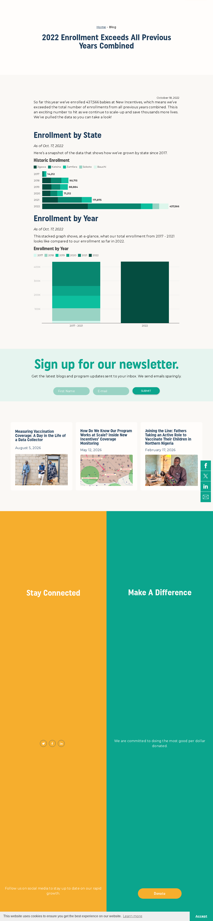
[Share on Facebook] (206, 465)
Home (101, 27)
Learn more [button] (132, 916)
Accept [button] (201, 916)
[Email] (206, 497)
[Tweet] (206, 476)
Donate (159, 893)
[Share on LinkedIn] (206, 486)
